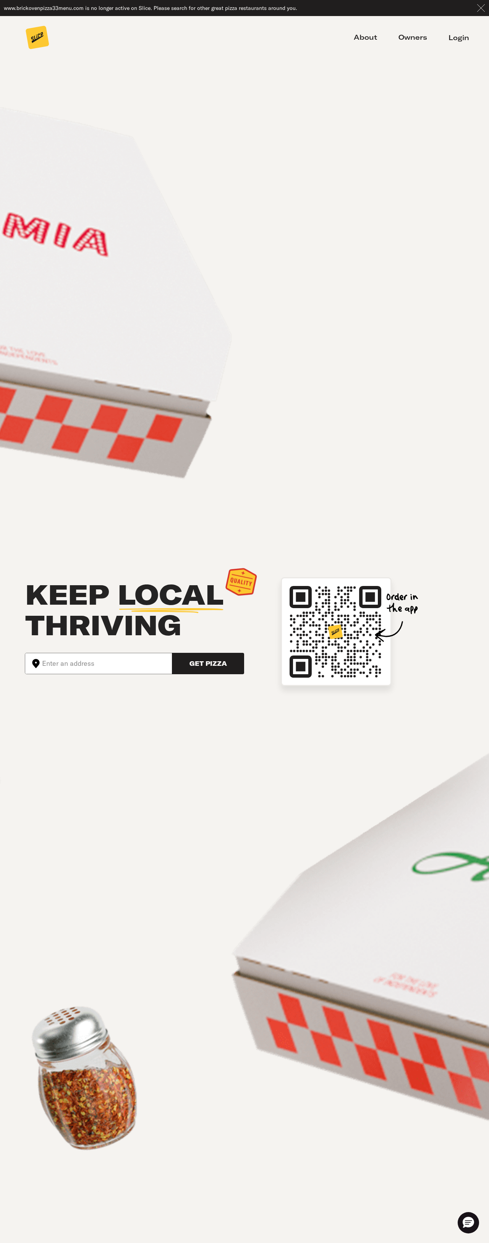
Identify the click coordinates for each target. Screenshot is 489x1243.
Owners (412, 37)
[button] (468, 1222)
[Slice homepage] (37, 38)
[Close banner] (481, 8)
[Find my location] (33, 663)
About (365, 37)
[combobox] (107, 663)
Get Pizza (208, 663)
